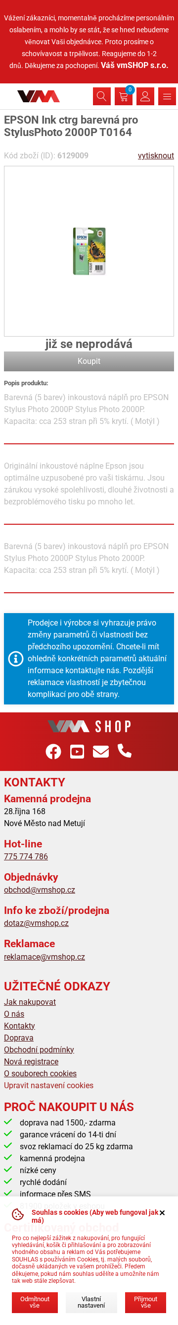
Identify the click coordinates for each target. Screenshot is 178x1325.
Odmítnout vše (34, 1302)
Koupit (89, 361)
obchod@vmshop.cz (39, 890)
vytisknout (156, 155)
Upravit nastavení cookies (48, 1085)
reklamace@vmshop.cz (44, 957)
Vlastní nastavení (91, 1302)
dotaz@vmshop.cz (36, 923)
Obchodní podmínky (39, 1049)
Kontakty (19, 1026)
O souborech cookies (40, 1073)
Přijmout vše (145, 1302)
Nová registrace (31, 1061)
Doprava (19, 1038)
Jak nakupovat (30, 1002)
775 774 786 (26, 856)
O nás (14, 1014)
